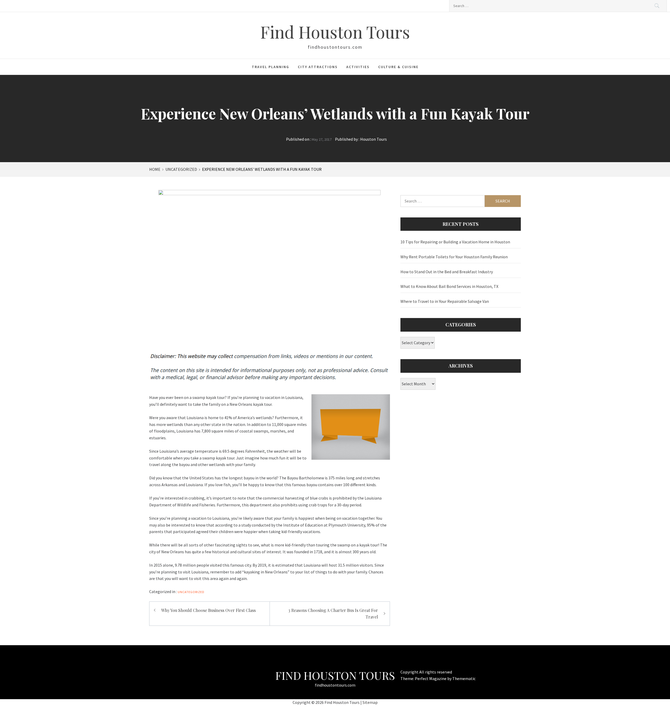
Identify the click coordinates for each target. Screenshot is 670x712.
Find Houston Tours (335, 31)
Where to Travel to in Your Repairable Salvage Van (444, 301)
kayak (211, 397)
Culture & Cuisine (398, 66)
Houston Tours (373, 139)
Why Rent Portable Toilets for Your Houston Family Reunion (454, 256)
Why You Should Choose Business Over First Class (208, 610)
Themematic (464, 678)
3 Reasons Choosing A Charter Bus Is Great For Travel (333, 613)
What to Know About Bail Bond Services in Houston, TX (449, 286)
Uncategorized (191, 592)
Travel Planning (270, 66)
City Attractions (318, 66)
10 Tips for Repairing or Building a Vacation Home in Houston (455, 241)
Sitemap (370, 702)
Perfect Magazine (431, 678)
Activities (358, 66)
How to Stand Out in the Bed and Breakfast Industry (446, 271)
